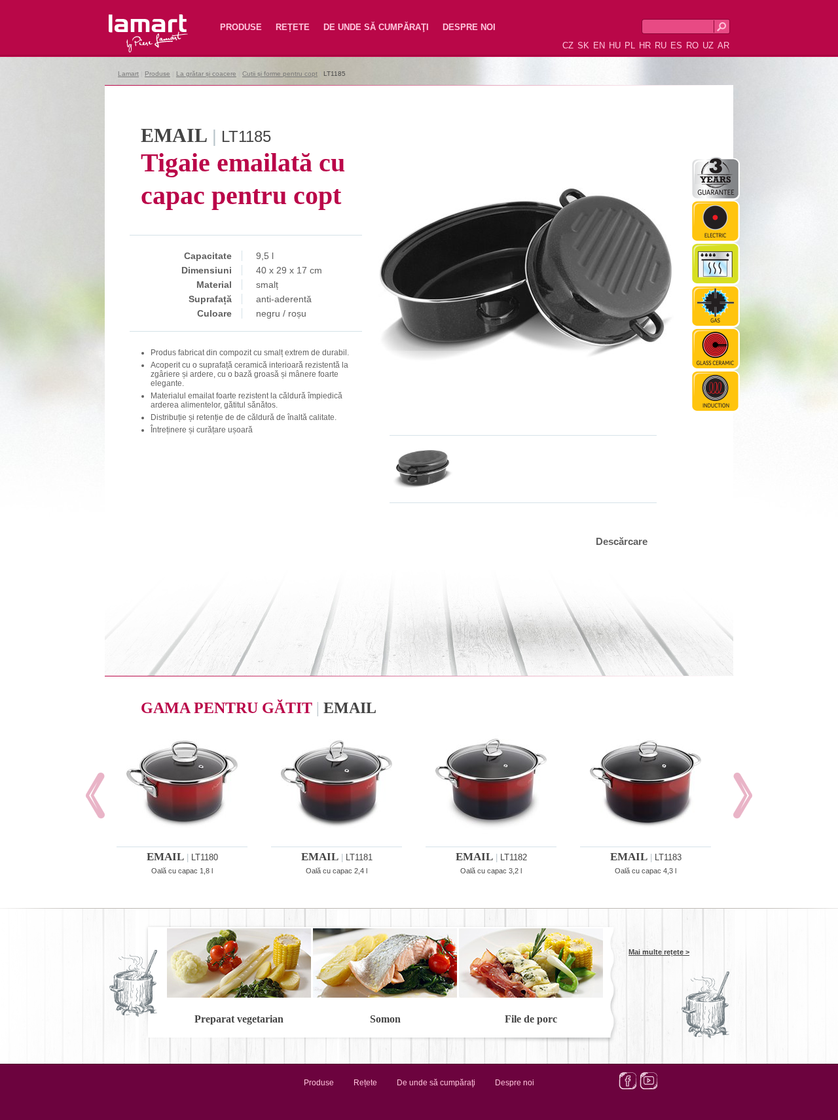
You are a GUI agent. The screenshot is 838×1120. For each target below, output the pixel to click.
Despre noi (469, 27)
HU (615, 45)
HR (645, 45)
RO (692, 45)
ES (676, 45)
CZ (568, 45)
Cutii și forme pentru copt (280, 73)
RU (660, 45)
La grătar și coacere (206, 73)
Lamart (134, 23)
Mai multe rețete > (658, 952)
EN (599, 45)
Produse (241, 27)
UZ (708, 45)
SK (583, 45)
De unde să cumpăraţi (376, 27)
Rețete (293, 27)
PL (630, 45)
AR (723, 45)
